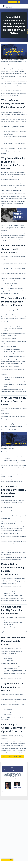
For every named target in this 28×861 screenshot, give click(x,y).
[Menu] (25, 6)
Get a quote (13, 2)
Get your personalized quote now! (13, 756)
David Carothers (8, 789)
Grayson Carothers (17, 787)
